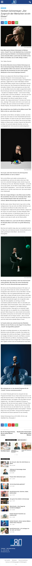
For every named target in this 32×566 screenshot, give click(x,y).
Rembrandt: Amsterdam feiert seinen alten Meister (24, 433)
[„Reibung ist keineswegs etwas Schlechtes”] (16, 445)
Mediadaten (14, 560)
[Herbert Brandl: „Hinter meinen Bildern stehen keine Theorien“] (5, 523)
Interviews (6, 5)
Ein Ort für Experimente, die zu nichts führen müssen (8, 433)
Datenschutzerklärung (23, 560)
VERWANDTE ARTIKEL (11, 440)
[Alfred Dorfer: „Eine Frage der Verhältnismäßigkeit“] (5, 508)
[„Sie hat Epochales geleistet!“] (5, 486)
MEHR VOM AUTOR (22, 440)
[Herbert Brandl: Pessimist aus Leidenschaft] (5, 516)
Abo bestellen (7, 560)
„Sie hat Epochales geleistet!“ (17, 484)
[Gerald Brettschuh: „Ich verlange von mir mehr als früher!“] (5, 531)
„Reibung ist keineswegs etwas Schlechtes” (14, 451)
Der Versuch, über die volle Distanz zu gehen (5, 451)
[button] (29, 2)
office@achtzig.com (5, 551)
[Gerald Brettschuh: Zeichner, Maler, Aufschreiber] (5, 494)
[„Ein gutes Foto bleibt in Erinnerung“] (5, 501)
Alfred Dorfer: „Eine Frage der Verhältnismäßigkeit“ (17, 507)
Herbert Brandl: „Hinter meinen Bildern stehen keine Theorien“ (20, 521)
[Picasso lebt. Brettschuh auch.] (26, 445)
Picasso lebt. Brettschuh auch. (26, 451)
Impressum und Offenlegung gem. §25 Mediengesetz (16, 562)
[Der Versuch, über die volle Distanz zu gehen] (5, 445)
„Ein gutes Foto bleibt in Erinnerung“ (19, 499)
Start (2, 5)
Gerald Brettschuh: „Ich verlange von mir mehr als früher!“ (19, 529)
